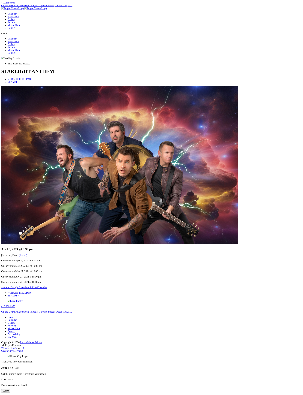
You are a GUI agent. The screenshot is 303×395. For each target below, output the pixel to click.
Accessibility (14, 334)
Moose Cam (14, 25)
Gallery (11, 19)
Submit (6, 391)
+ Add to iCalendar (37, 287)
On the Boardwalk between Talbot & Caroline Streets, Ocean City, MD (36, 5)
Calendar (12, 13)
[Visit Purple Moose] (24, 8)
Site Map (12, 337)
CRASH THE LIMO (19, 79)
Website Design (9, 348)
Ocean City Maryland (12, 351)
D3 (22, 348)
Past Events (13, 16)
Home (11, 317)
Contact (11, 28)
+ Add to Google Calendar (14, 287)
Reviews (12, 22)
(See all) (23, 255)
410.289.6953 (8, 2)
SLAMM (13, 82)
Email (4, 379)
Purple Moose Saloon (31, 342)
